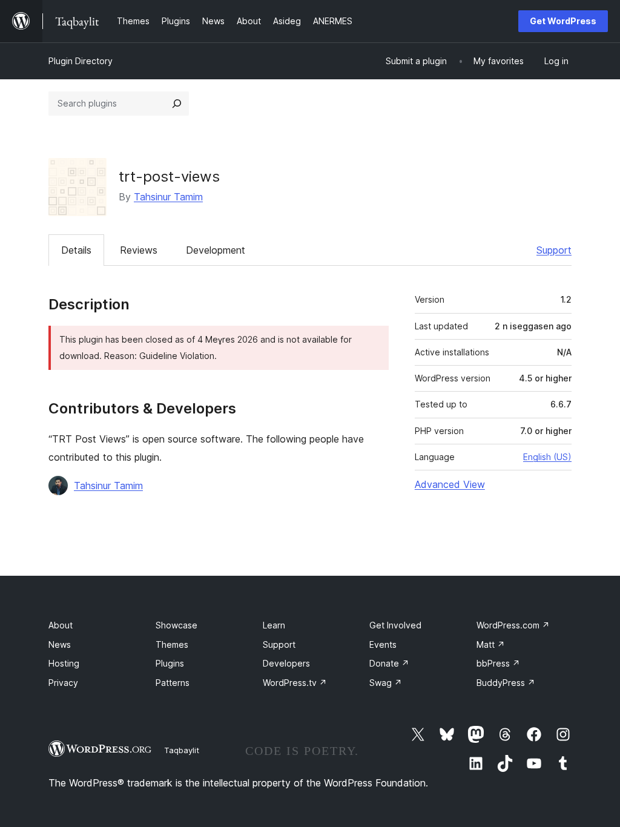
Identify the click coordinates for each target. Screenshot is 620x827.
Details (76, 250)
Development (215, 250)
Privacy (63, 682)
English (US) (547, 457)
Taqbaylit (181, 750)
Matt (491, 644)
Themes (172, 644)
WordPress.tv (295, 682)
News (59, 644)
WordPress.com (513, 625)
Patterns (173, 682)
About (60, 625)
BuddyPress (506, 682)
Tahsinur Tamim (168, 197)
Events (383, 644)
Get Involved (395, 625)
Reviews (138, 250)
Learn (274, 625)
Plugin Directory (80, 61)
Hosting (63, 663)
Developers (286, 663)
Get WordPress (563, 21)
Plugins (170, 663)
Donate (389, 663)
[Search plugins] (177, 103)
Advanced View (450, 484)
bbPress (498, 663)
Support (554, 250)
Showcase (176, 625)
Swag (385, 682)
